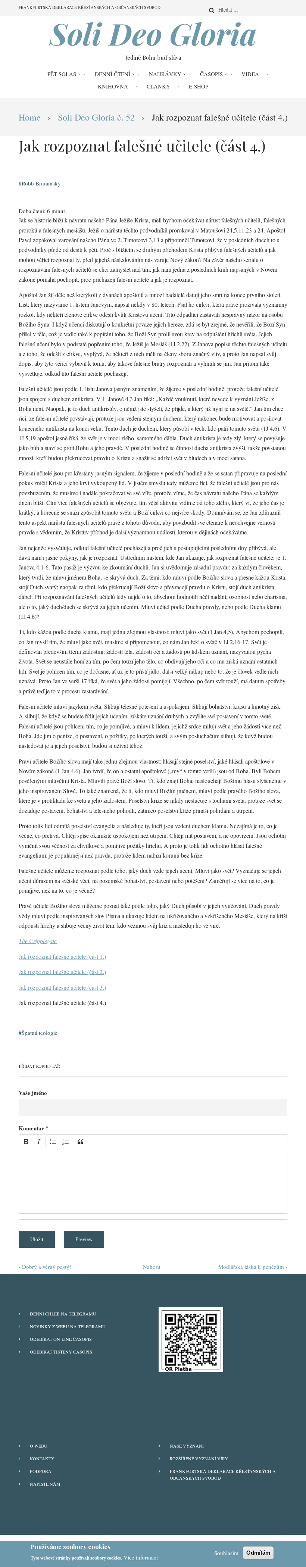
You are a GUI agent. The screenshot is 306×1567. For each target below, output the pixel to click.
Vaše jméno (33, 1093)
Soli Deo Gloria (153, 33)
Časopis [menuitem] (211, 74)
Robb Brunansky (41, 183)
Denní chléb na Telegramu (63, 1314)
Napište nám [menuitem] (45, 1484)
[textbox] (153, 1181)
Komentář (31, 1128)
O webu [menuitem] (38, 1446)
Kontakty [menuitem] (42, 1458)
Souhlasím (226, 1553)
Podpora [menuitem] (40, 1471)
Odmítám (258, 1552)
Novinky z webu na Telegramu (68, 1326)
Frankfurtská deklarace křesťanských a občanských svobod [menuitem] (89, 7)
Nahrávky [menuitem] (165, 74)
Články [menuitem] (158, 86)
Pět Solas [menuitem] (61, 74)
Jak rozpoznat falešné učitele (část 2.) (62, 972)
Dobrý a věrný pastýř (45, 1266)
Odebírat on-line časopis (61, 1339)
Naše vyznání (187, 1446)
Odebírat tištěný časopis (61, 1352)
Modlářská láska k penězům (252, 1266)
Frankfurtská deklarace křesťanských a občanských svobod (223, 1474)
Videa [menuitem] (250, 74)
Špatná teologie (39, 1032)
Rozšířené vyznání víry (199, 1458)
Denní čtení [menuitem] (112, 74)
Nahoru (151, 1266)
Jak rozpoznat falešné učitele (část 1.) (62, 956)
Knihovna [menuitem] (113, 86)
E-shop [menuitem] (198, 86)
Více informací (141, 1557)
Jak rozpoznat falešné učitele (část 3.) (62, 987)
